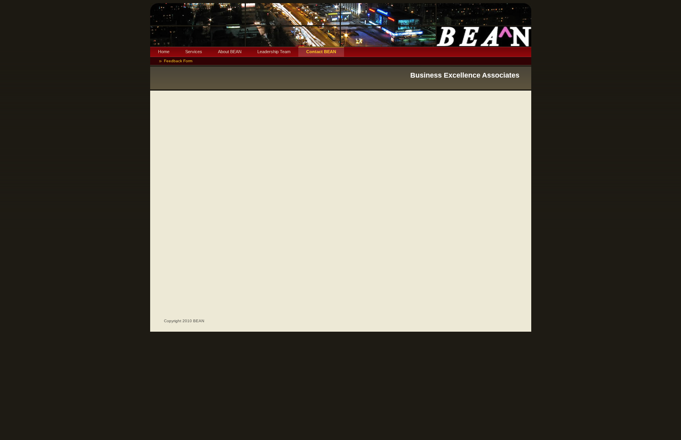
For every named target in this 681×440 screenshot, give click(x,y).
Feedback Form (178, 61)
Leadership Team (273, 51)
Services (193, 51)
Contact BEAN (321, 51)
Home (163, 51)
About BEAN (230, 51)
